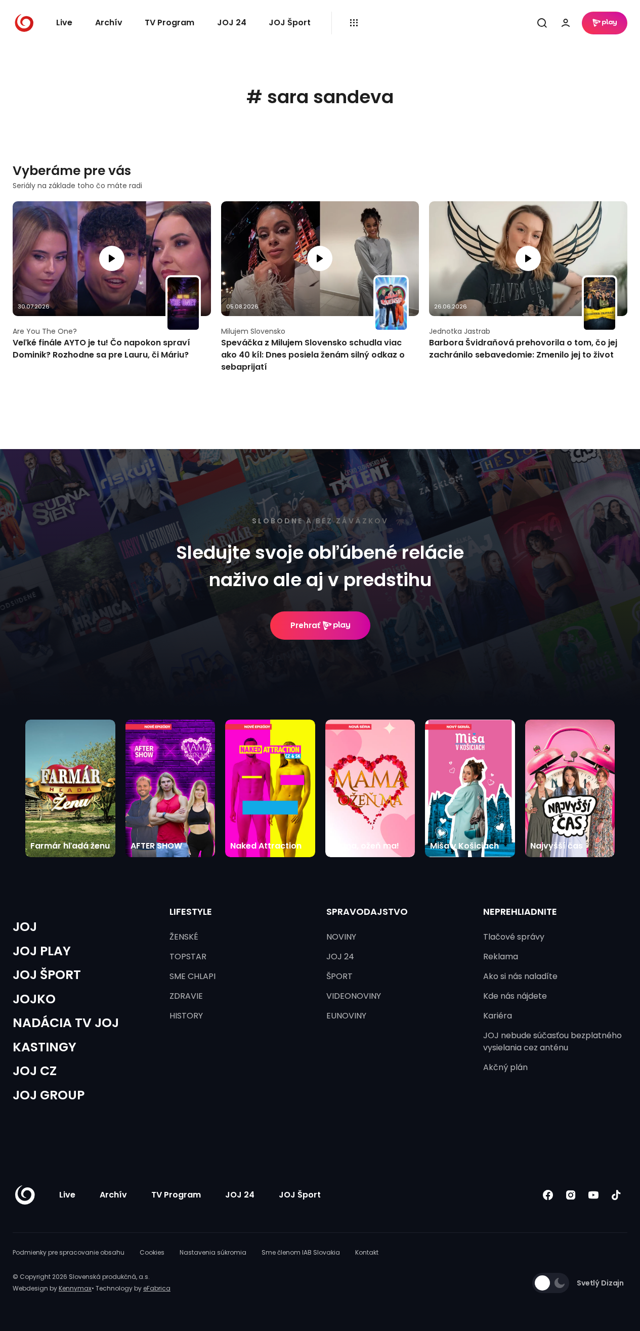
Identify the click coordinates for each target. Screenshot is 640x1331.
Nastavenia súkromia (213, 1252)
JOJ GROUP (48, 1095)
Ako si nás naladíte (520, 976)
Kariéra (497, 1016)
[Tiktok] (616, 1195)
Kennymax (75, 1288)
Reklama (500, 956)
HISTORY (186, 1016)
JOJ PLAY (42, 951)
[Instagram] (570, 1195)
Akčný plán (505, 1067)
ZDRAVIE (186, 996)
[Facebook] (547, 1195)
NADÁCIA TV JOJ (66, 1023)
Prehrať (305, 625)
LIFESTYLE (190, 911)
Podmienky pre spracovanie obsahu (68, 1252)
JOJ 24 (231, 22)
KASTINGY (44, 1047)
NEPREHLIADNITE (520, 911)
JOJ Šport (290, 22)
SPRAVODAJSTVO (367, 911)
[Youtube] (593, 1195)
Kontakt (366, 1252)
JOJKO (34, 999)
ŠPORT (339, 976)
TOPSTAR (187, 956)
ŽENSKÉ (183, 937)
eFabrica (156, 1288)
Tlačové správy (513, 937)
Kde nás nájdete (515, 996)
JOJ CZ (35, 1071)
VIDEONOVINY (353, 996)
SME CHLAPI (192, 976)
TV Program (169, 22)
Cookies (152, 1252)
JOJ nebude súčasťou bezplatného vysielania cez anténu (552, 1041)
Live (64, 22)
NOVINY (341, 937)
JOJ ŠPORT (47, 975)
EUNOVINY (346, 1016)
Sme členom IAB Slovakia (301, 1252)
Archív (108, 22)
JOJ (25, 927)
